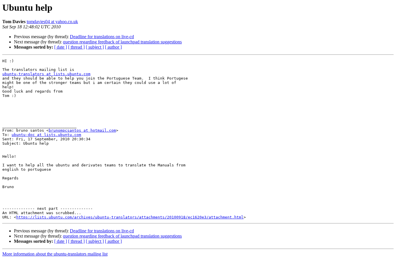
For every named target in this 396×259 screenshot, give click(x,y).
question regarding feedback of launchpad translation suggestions (122, 41)
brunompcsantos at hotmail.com (82, 130)
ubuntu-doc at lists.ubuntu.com (46, 135)
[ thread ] (76, 47)
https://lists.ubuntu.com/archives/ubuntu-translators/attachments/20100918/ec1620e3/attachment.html (130, 217)
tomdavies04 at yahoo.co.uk (52, 21)
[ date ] (60, 47)
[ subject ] (95, 47)
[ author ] (113, 47)
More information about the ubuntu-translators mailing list (55, 253)
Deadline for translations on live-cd (102, 36)
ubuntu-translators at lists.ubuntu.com (46, 74)
